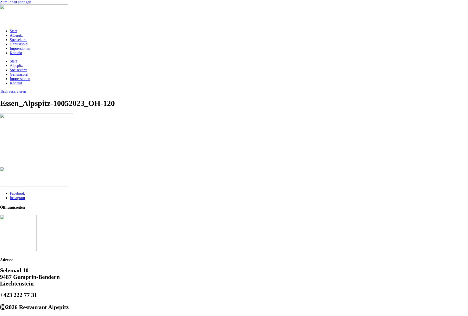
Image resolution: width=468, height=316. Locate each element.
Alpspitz (16, 35)
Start (13, 31)
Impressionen (20, 48)
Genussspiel (19, 44)
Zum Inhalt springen (15, 2)
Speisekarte (18, 40)
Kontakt (16, 53)
